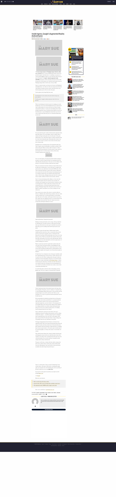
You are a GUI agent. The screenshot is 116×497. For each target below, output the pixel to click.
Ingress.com (41, 373)
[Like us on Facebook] (7, 2)
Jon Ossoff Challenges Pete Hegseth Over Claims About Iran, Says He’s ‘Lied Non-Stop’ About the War (47, 27)
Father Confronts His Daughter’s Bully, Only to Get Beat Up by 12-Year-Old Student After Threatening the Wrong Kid (78, 110)
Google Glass (49, 392)
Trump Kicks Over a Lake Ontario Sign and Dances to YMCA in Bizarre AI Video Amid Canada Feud (78, 80)
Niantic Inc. (55, 392)
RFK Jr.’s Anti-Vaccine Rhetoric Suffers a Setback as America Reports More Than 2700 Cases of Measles (68, 27)
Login (113, 1)
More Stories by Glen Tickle (49, 409)
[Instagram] (9, 2)
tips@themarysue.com (50, 389)
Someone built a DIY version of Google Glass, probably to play (47, 383)
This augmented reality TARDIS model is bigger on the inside (45, 385)
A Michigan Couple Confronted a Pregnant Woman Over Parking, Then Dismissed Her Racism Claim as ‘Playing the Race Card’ (37, 28)
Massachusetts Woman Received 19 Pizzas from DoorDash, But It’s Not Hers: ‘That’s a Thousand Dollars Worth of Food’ (78, 104)
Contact (63, 445)
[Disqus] (49, 426)
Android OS (37, 392)
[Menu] (1, 1)
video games (58, 392)
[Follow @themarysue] (5, 2)
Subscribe (109, 1)
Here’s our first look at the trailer (41, 381)
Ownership (59, 445)
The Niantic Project (53, 260)
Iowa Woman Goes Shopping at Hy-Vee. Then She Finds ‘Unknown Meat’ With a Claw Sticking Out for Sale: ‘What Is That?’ (78, 92)
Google (38, 375)
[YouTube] (13, 2)
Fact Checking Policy (54, 445)
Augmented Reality (42, 392)
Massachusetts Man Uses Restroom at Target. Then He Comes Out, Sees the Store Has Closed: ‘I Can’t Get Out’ (77, 72)
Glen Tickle (33, 37)
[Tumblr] (11, 2)
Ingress (52, 392)
